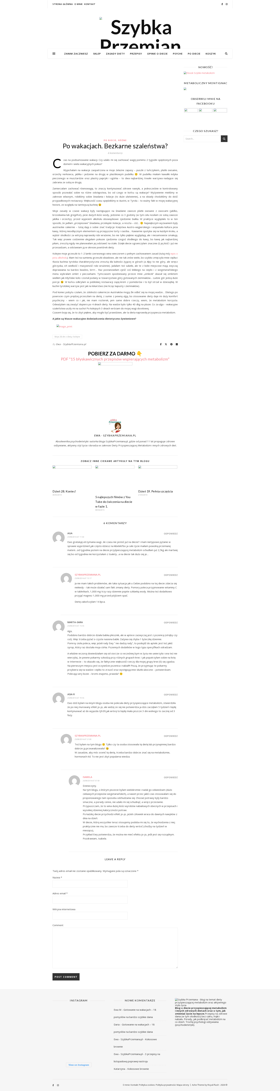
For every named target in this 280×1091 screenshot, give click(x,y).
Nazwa (57, 877)
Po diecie (194, 53)
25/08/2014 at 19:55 (75, 698)
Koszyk (211, 53)
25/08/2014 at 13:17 (83, 578)
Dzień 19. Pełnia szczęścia (155, 491)
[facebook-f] (222, 4)
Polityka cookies (147, 1084)
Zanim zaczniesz (76, 53)
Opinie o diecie (157, 53)
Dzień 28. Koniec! (64, 491)
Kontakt (89, 4)
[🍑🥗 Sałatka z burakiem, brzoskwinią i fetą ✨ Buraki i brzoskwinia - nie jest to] (60, 1014)
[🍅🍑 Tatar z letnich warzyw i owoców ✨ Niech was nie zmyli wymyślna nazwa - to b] (60, 1032)
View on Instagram (79, 1065)
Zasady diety (115, 53)
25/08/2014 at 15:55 (75, 626)
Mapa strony (183, 1084)
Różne (122, 140)
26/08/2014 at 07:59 (91, 780)
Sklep (97, 53)
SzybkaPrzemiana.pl (88, 574)
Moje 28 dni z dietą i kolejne (67, 336)
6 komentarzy (115, 152)
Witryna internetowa (63, 909)
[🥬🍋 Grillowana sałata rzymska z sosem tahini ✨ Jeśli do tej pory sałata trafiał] (78, 1014)
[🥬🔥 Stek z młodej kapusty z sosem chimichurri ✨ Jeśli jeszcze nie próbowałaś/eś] (96, 1050)
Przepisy (136, 53)
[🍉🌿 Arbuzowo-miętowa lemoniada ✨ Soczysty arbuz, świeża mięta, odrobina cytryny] (78, 1032)
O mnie (78, 4)
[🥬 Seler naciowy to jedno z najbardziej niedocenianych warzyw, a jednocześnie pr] (96, 1014)
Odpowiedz (171, 533)
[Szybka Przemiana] (140, 36)
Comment (57, 925)
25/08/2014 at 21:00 (83, 739)
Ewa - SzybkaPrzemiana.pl (71, 344)
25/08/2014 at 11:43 (75, 537)
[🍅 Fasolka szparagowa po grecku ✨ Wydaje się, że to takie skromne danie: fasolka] (60, 1050)
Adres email (60, 893)
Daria (117, 1024)
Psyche (178, 53)
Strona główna (62, 4)
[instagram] (227, 4)
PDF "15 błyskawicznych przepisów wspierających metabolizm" (115, 359)
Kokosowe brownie (138, 1068)
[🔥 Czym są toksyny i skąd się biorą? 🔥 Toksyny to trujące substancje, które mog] (96, 1032)
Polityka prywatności (166, 1084)
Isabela (87, 777)
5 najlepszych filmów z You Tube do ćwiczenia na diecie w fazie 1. (113, 501)
